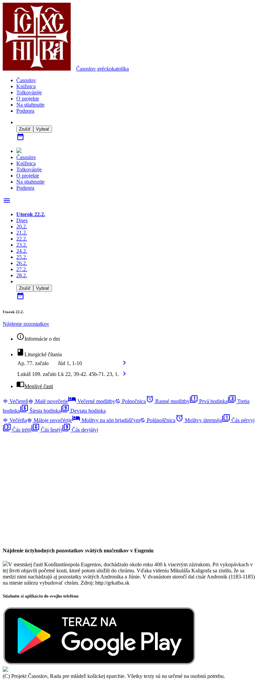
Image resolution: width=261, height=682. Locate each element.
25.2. (21, 257)
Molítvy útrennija (198, 420)
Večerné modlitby (91, 401)
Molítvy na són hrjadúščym (106, 420)
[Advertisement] (130, 480)
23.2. (21, 245)
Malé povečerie (51, 401)
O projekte (27, 98)
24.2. (21, 251)
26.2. (21, 263)
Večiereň (18, 401)
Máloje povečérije (52, 420)
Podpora (25, 111)
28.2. (21, 275)
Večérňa (17, 420)
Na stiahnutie (30, 105)
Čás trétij (17, 430)
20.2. (21, 226)
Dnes (22, 220)
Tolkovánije (29, 92)
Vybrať (42, 129)
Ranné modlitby (168, 401)
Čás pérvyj (238, 420)
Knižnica (26, 86)
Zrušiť (25, 129)
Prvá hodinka (209, 401)
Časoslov (102, 69)
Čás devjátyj (80, 430)
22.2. (21, 239)
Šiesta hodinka (40, 411)
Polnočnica (133, 401)
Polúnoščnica (160, 420)
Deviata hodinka (83, 411)
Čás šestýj (46, 430)
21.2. (21, 232)
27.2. (21, 269)
